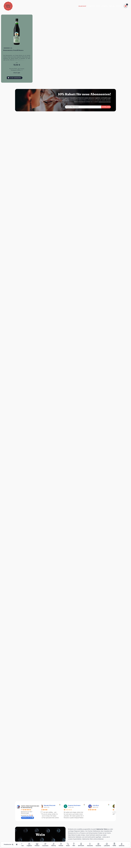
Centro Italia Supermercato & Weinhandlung (30, 808)
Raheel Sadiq (52, 807)
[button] (127, 844)
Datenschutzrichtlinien (105, 103)
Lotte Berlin (100, 807)
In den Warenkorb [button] (19, 79)
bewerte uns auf (27, 819)
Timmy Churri (76, 807)
